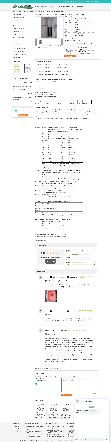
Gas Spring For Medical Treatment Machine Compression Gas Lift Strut (55, 435)
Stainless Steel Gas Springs (19, 23)
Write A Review (50, 261)
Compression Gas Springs (19, 25)
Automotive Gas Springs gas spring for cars (34, 432)
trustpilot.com (51, 280)
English (95, 1)
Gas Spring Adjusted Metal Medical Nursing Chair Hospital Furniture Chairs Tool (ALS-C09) (53, 415)
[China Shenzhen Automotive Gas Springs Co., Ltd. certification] (17, 68)
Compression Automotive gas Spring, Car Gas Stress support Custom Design (34, 436)
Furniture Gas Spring (28, 11)
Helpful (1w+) (51, 334)
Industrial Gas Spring (18, 45)
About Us (52, 7)
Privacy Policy (23, 440)
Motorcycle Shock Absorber (19, 48)
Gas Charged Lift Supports (19, 54)
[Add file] (76, 439)
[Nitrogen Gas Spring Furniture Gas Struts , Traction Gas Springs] (49, 27)
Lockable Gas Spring (18, 20)
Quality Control (71, 7)
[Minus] (107, 401)
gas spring (45, 368)
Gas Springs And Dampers (19, 51)
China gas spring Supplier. (33, 440)
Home (37, 7)
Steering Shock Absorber (19, 40)
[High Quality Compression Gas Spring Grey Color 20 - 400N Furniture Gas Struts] (40, 407)
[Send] (106, 439)
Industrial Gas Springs (18, 37)
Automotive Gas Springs (18, 17)
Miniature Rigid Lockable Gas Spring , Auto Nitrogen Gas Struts (55, 427)
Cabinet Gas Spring (17, 34)
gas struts (40, 368)
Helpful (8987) (64, 280)
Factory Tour (61, 7)
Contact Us (80, 7)
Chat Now (86, 1)
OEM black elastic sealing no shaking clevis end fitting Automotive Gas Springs (34, 428)
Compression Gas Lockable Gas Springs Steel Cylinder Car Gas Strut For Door (55, 431)
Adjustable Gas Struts (18, 31)
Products (43, 7)
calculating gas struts (54, 368)
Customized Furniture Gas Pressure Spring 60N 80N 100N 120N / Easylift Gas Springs (66, 415)
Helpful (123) (51, 314)
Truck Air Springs (17, 57)
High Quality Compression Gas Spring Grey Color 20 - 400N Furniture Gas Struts (40, 416)
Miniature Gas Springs (18, 28)
